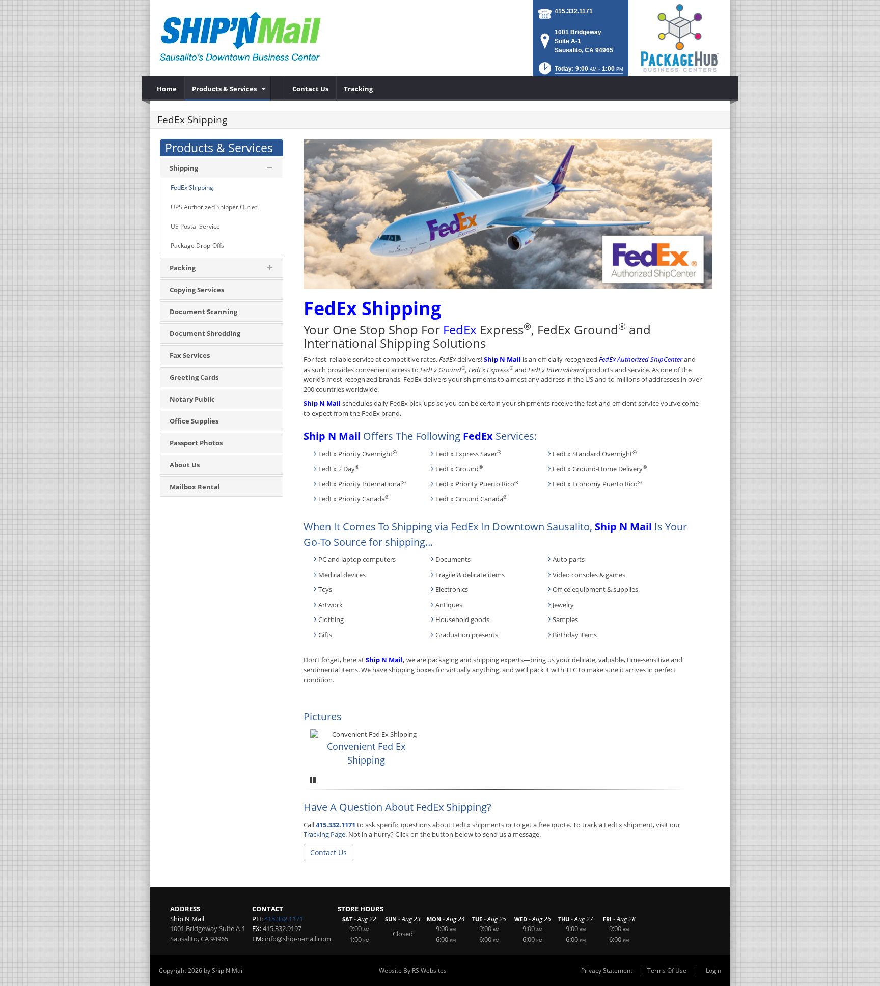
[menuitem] (167, 88)
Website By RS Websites (413, 970)
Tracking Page (324, 834)
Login (713, 970)
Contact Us (328, 852)
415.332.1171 (574, 11)
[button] (580, 71)
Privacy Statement (606, 970)
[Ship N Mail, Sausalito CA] (240, 35)
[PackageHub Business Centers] (679, 37)
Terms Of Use (666, 970)
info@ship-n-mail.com (298, 938)
